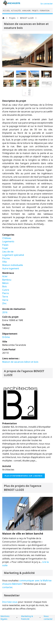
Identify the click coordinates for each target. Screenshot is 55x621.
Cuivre (5, 289)
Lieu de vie (7, 251)
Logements (8, 241)
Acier (5, 276)
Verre (5, 300)
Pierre (5, 293)
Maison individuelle (12, 265)
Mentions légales (5, 617)
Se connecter (46, 3)
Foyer (5, 248)
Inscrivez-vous (9, 601)
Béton (5, 283)
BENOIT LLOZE (27, 18)
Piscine (6, 258)
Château (6, 238)
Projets (12, 18)
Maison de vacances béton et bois (20, 361)
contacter (7, 587)
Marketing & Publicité (27, 617)
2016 (4, 312)
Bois (4, 286)
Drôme (6, 337)
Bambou (6, 279)
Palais (5, 244)
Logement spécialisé (13, 254)
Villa (4, 261)
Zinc (4, 303)
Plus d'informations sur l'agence (23, 476)
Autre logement (10, 268)
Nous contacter (48, 617)
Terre (5, 296)
